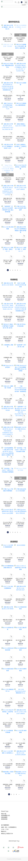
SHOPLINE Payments (16, 859)
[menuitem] (8, 270)
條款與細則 (4, 817)
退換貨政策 (4, 819)
